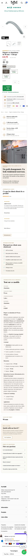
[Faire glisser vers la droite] (25, 26)
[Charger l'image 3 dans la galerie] (19, 44)
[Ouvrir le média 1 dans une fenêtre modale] (14, 27)
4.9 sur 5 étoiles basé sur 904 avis (14, 11)
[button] (2, 3)
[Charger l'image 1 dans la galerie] (9, 44)
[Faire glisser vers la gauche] (2, 26)
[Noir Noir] (4, 62)
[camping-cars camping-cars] (7, 62)
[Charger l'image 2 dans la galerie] (14, 44)
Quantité (4, 80)
